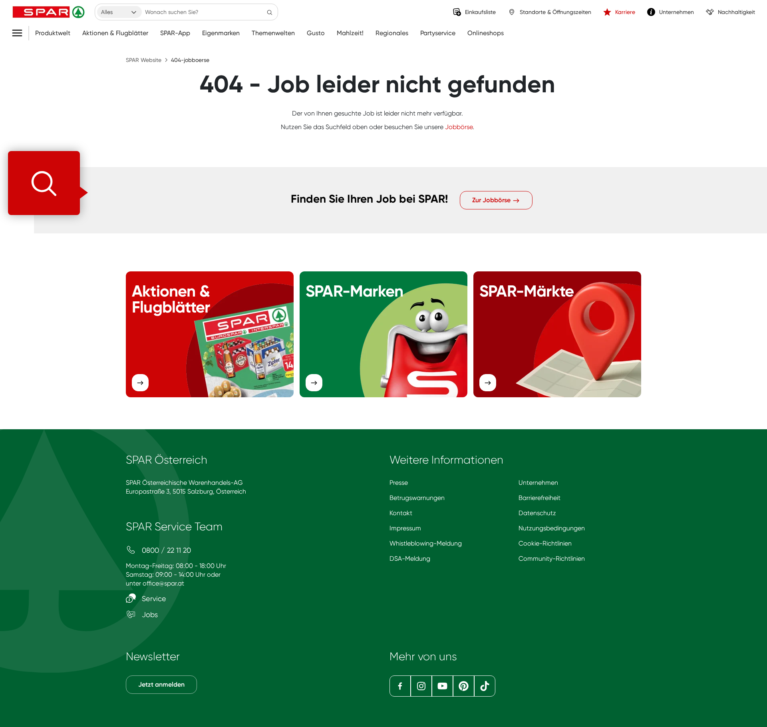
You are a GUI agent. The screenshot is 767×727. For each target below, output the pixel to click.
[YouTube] (442, 686)
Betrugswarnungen (417, 498)
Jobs (149, 614)
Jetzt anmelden (161, 684)
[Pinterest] (463, 686)
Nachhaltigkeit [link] (736, 12)
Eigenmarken (221, 33)
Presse (398, 482)
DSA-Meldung (409, 558)
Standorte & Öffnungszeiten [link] (555, 12)
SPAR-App (175, 33)
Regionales (392, 33)
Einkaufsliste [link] (480, 12)
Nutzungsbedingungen (552, 528)
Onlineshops (485, 33)
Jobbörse (459, 127)
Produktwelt (52, 33)
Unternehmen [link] (676, 12)
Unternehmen (538, 482)
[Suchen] (270, 12)
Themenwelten (273, 33)
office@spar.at (163, 583)
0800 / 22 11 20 (165, 550)
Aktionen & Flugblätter (115, 33)
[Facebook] (400, 686)
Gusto (316, 33)
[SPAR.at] (49, 12)
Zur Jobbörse (492, 200)
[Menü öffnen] (20, 33)
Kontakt (400, 513)
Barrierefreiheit (539, 498)
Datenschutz (537, 513)
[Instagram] (421, 686)
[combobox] (119, 12)
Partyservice (437, 33)
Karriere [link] (625, 12)
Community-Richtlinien (552, 558)
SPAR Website (143, 60)
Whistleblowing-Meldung (425, 543)
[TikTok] (484, 686)
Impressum (405, 528)
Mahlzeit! (350, 33)
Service (153, 598)
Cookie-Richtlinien (545, 543)
